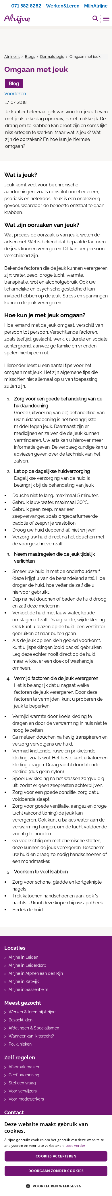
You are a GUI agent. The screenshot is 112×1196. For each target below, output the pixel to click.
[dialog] (56, 1155)
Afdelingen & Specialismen (34, 1028)
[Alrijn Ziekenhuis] (17, 19)
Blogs (30, 56)
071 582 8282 (26, 6)
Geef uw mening (24, 1075)
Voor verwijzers (23, 1091)
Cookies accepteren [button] (56, 1156)
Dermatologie (52, 56)
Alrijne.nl (12, 56)
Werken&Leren (63, 6)
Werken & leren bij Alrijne (32, 1012)
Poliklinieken (20, 1044)
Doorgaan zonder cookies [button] (56, 1170)
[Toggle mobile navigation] (106, 19)
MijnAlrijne (96, 6)
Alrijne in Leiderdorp (27, 965)
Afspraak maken (24, 1067)
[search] (95, 18)
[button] (56, 1185)
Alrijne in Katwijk (24, 981)
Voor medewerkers (26, 1099)
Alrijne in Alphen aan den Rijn (36, 973)
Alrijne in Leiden (23, 957)
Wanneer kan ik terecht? (31, 1036)
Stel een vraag (22, 1083)
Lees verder (75, 1145)
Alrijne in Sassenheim (28, 989)
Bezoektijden (20, 1020)
